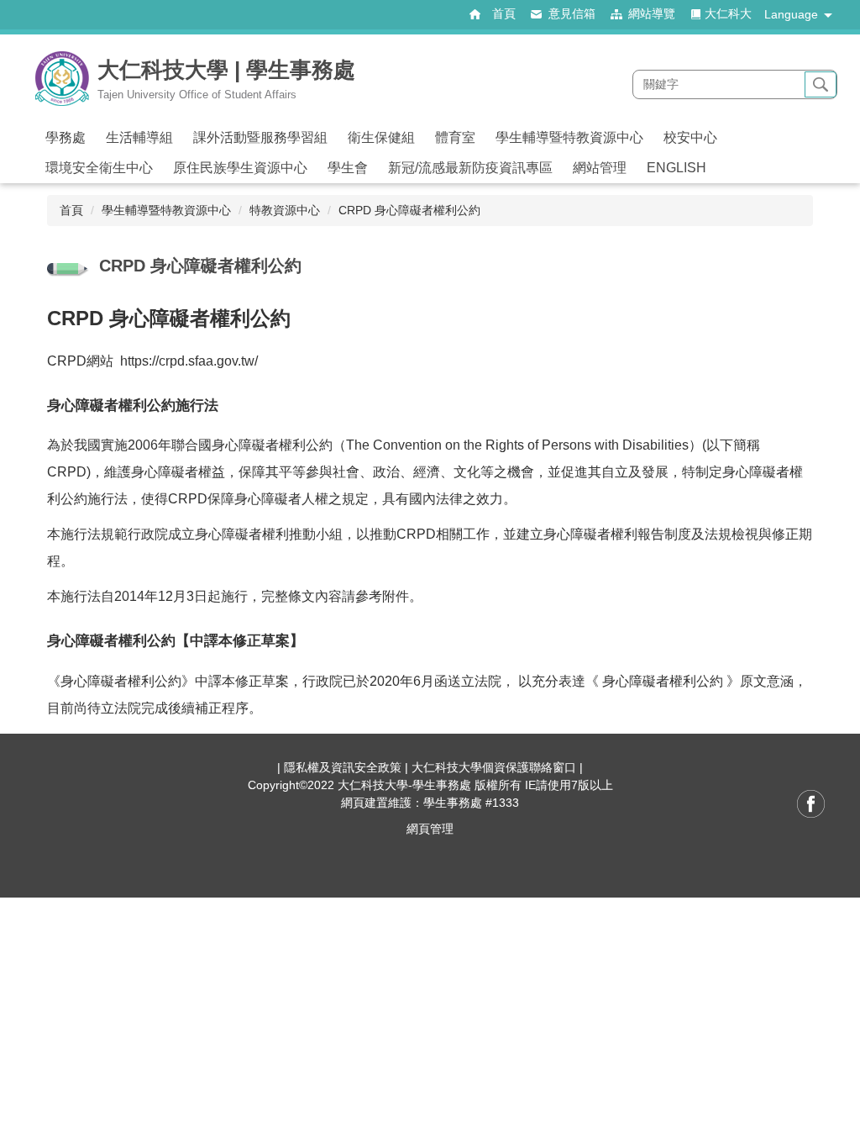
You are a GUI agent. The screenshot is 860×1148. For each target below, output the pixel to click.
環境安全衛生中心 (99, 168)
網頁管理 (430, 828)
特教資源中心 (284, 210)
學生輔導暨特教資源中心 (166, 210)
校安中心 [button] (690, 137)
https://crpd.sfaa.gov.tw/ (189, 361)
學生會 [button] (348, 168)
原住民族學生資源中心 (240, 168)
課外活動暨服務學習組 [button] (260, 137)
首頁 (71, 210)
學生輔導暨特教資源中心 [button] (569, 137)
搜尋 (820, 84)
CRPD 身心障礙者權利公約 (409, 210)
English (676, 168)
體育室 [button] (455, 137)
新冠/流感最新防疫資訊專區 (470, 168)
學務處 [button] (65, 137)
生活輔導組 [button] (139, 137)
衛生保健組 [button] (381, 137)
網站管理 (600, 168)
